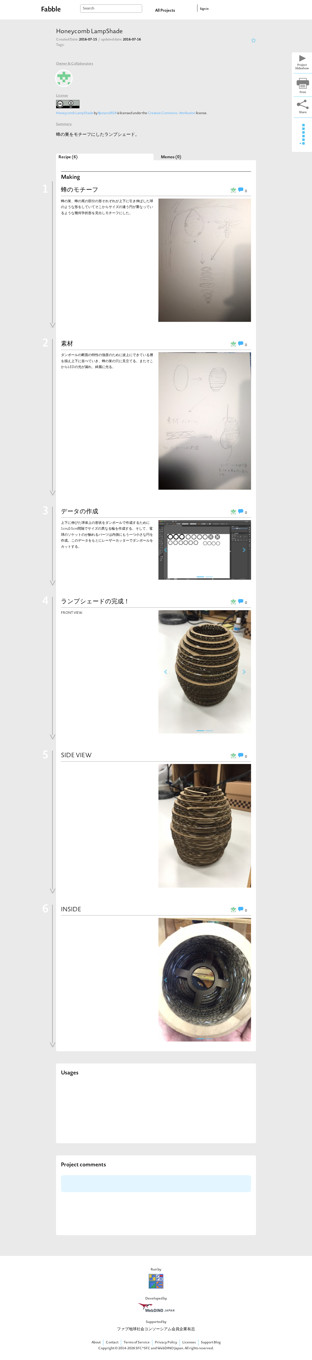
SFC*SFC (143, 1348)
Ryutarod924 (107, 113)
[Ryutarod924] (64, 78)
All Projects (165, 11)
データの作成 (79, 512)
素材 (67, 344)
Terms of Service (137, 1342)
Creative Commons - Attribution (171, 113)
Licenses (189, 1342)
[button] (165, 550)
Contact (112, 1342)
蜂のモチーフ (79, 190)
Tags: (60, 45)
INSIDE (71, 910)
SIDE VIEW (76, 756)
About (96, 1342)
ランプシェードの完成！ (95, 602)
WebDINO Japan (170, 1348)
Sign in (204, 9)
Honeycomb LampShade (74, 113)
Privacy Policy (166, 1342)
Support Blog (211, 1342)
